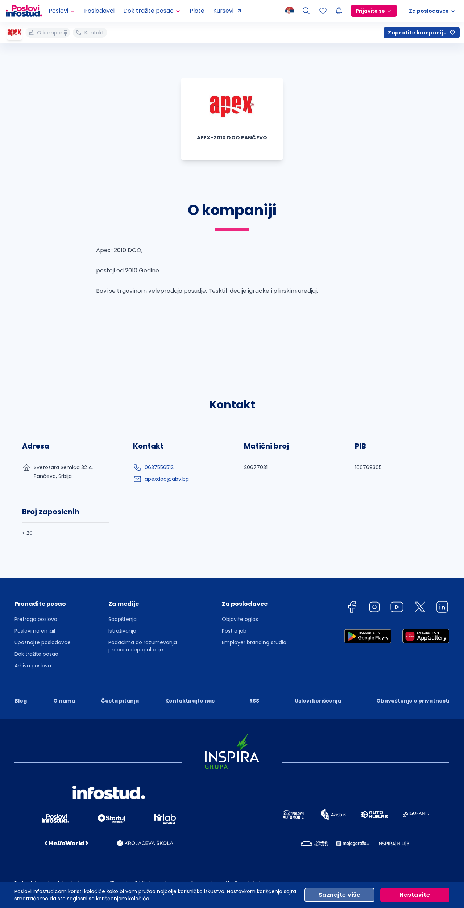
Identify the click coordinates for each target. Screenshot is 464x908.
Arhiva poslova (32, 665)
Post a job (234, 630)
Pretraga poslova (35, 619)
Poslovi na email (34, 630)
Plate (197, 11)
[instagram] (374, 608)
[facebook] (351, 608)
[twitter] (420, 608)
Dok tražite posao (36, 654)
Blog (20, 700)
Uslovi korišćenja (318, 700)
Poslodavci (99, 11)
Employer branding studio (254, 642)
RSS (254, 700)
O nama (64, 700)
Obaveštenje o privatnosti (413, 700)
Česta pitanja (120, 700)
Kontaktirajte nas (190, 700)
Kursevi (223, 11)
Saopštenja (122, 619)
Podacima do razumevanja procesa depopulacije (142, 646)
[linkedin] (442, 608)
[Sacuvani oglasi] (323, 11)
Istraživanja (122, 630)
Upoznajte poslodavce (42, 642)
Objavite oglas (240, 619)
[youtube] (397, 608)
